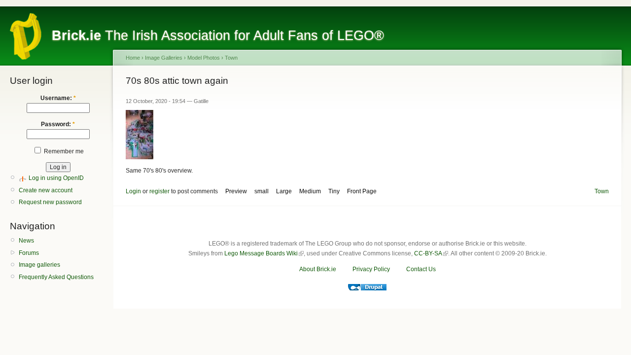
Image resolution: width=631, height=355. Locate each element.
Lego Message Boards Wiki (261, 253)
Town (231, 58)
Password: (58, 124)
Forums (29, 252)
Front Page (362, 191)
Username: (58, 98)
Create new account (45, 190)
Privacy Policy (371, 269)
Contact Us (421, 269)
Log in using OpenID (56, 178)
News (26, 240)
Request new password (50, 202)
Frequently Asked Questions (56, 277)
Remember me (63, 151)
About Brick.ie (317, 269)
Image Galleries (163, 58)
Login (133, 191)
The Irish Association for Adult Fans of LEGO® (218, 35)
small (261, 191)
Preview (236, 191)
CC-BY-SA (428, 253)
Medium (310, 191)
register (159, 191)
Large (284, 191)
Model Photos (203, 58)
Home (133, 58)
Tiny (334, 191)
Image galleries (39, 264)
